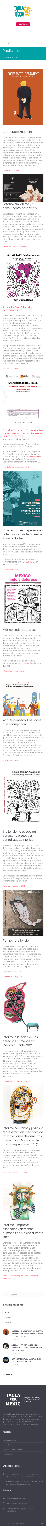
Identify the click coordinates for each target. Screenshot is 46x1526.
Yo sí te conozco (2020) (11, 760)
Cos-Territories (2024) (11, 569)
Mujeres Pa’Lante (33, 457)
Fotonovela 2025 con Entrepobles (15, 247)
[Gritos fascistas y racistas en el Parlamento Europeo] (6, 1360)
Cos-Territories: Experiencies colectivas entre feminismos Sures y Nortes (23, 534)
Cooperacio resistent (17, 132)
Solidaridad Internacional (12, 1449)
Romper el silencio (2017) (12, 977)
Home (5, 57)
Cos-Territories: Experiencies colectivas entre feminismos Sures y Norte (23, 433)
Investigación (8, 1454)
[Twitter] (42, 1524)
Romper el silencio (16, 940)
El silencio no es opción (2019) (14, 886)
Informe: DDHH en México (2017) (15, 1081)
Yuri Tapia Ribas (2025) (11, 368)
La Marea (25, 663)
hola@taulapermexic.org (16, 1498)
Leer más (34, 1424)
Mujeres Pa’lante (28, 562)
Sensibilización (8, 1445)
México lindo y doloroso (20, 630)
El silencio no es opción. (19, 831)
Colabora (23, 24)
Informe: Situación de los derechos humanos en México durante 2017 (20, 1041)
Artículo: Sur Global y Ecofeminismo (17, 308)
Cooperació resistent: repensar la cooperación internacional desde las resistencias (27, 1334)
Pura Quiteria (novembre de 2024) (16, 467)
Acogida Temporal (9, 1440)
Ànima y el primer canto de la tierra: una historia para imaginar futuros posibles (27, 1348)
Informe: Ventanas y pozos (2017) (15, 1173)
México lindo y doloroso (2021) (14, 671)
